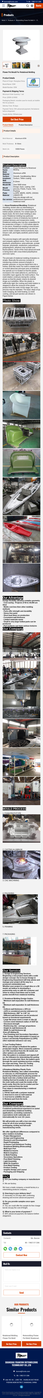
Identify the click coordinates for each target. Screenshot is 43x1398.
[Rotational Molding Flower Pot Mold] (11, 1324)
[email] (20, 1248)
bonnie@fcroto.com (11, 2)
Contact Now (21, 1255)
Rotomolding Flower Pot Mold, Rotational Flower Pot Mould (31, 1337)
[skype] (10, 1248)
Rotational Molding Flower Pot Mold (10, 1336)
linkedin (21, 1386)
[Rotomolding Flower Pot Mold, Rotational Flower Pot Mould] (31, 1324)
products (10, 20)
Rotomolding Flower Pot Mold (25, 20)
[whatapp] (15, 1249)
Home (3, 20)
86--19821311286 (34, 2)
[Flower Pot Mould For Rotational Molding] (21, 45)
